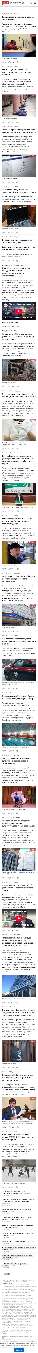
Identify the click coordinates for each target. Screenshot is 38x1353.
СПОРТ (15, 1131)
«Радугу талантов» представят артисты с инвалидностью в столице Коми (16, 761)
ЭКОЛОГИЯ (13, 1249)
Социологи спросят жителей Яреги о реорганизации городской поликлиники (18, 579)
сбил (10, 285)
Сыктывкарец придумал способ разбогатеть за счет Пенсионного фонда (17, 888)
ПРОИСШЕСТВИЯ (18, 265)
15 (5, 878)
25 (5, 1127)
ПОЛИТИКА (16, 453)
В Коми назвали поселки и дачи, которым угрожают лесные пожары (16, 1218)
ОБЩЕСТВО (17, 14)
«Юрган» (22, 907)
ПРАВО (16, 66)
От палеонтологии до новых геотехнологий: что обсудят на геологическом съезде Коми (18, 1200)
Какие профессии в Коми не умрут (14, 1241)
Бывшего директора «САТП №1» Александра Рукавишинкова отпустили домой (17, 521)
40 (5, 511)
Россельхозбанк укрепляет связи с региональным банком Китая (14, 1192)
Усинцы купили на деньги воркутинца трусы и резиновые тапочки (17, 72)
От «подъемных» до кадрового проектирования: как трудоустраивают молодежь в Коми (18, 823)
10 (5, 448)
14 (5, 62)
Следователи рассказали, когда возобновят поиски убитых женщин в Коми (19, 641)
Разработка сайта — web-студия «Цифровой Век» (17, 1336)
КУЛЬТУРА (16, 755)
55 (5, 326)
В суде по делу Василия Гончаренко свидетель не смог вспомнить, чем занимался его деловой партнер (18, 1012)
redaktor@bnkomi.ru (8, 1283)
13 (5, 631)
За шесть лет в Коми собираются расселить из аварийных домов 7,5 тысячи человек (18, 336)
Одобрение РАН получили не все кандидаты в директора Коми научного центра (17, 1077)
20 (5, 386)
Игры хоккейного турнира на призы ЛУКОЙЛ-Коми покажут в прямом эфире (17, 1137)
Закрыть (19, 1350)
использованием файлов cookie (18, 1347)
